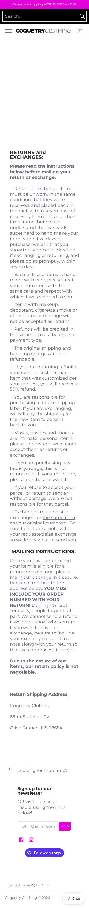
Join (65, 826)
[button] (80, 31)
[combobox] (40, 16)
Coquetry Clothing (21, 898)
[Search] (82, 16)
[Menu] (8, 31)
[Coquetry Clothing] (43, 31)
